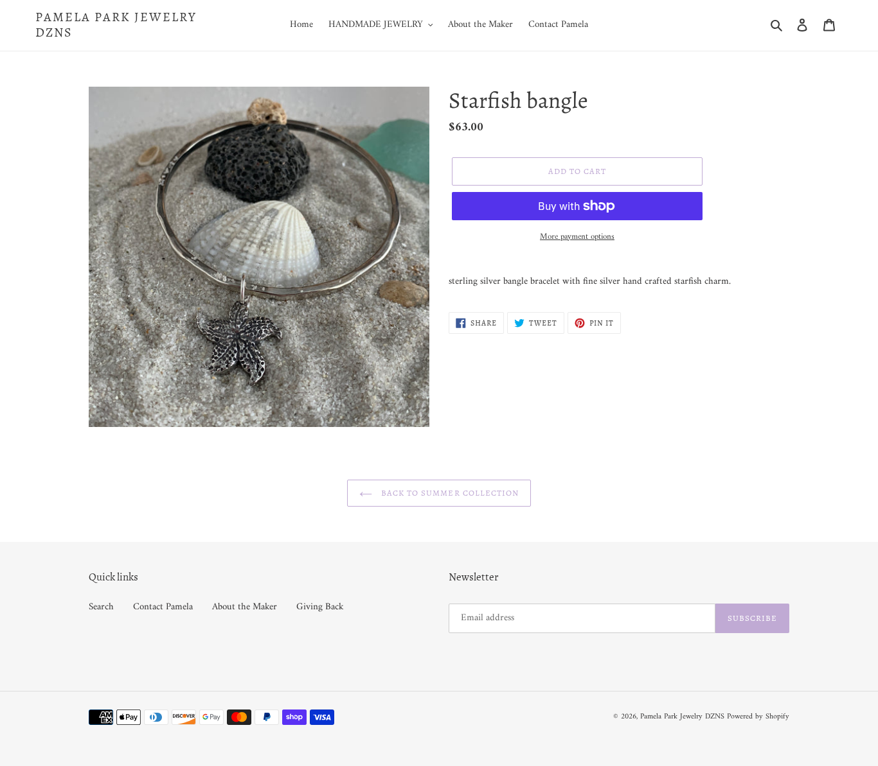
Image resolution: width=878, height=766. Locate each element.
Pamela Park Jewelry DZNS (116, 25)
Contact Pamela (163, 607)
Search (101, 607)
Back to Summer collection (449, 492)
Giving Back (320, 607)
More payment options (577, 237)
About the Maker (244, 607)
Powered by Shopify (758, 717)
